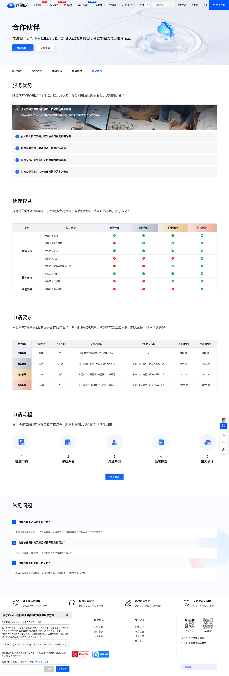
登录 (205, 5)
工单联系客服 (197, 638)
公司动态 (139, 636)
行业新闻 (98, 627)
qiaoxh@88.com (198, 642)
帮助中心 (98, 631)
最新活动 (38, 3)
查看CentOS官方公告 (38, 662)
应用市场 (112, 5)
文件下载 (98, 636)
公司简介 (139, 627)
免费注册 (220, 5)
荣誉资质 (139, 641)
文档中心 (182, 5)
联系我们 (139, 631)
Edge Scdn (84, 3)
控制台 (195, 5)
